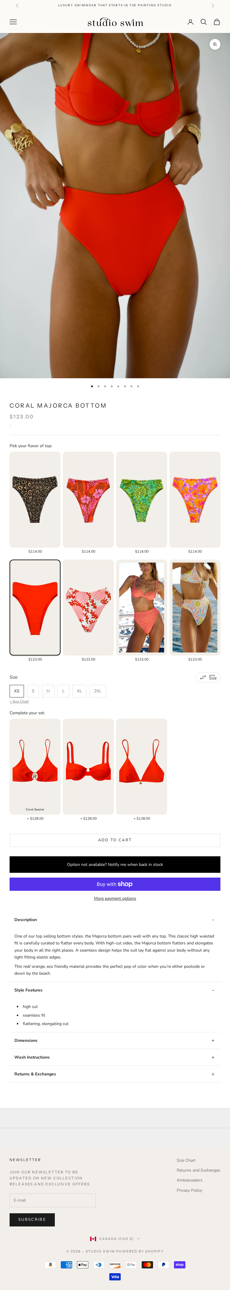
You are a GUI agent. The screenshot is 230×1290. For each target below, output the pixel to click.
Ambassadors (189, 1180)
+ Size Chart (19, 701)
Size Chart (186, 1160)
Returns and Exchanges (198, 1170)
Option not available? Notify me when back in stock (115, 864)
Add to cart (115, 840)
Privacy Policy (189, 1190)
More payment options (115, 898)
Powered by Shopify (140, 1251)
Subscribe (32, 1219)
